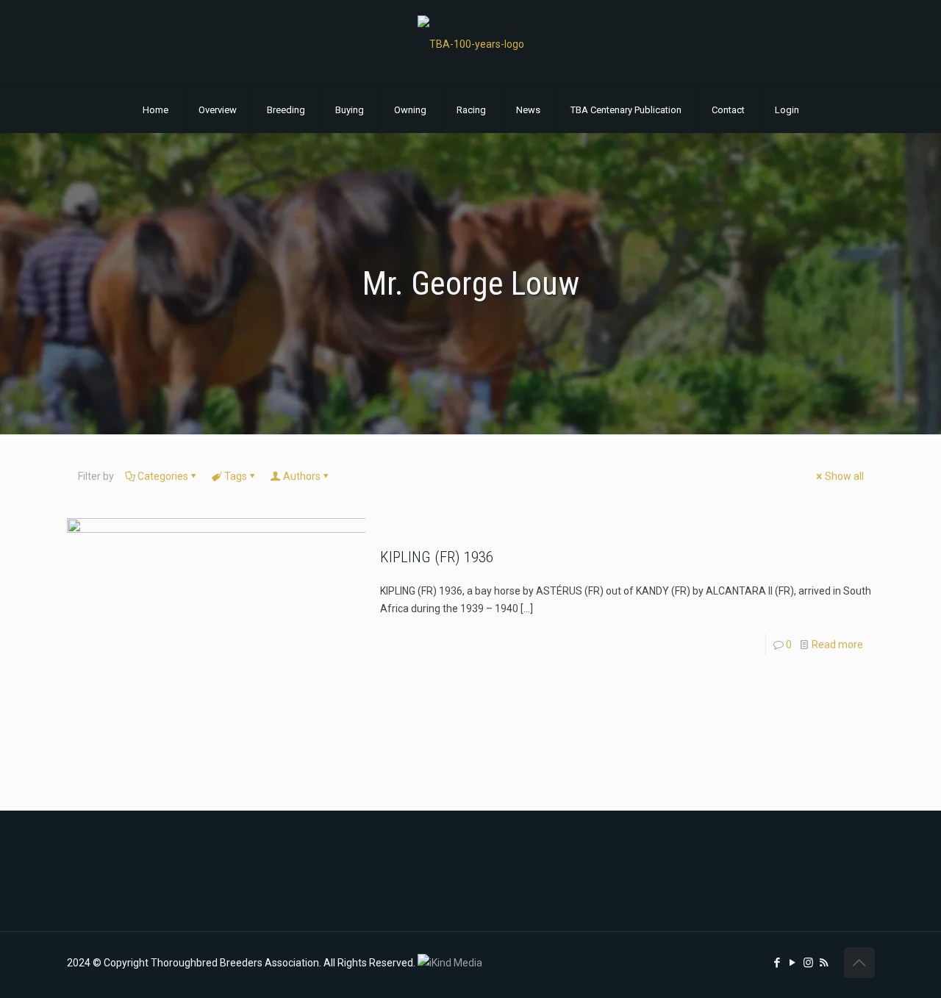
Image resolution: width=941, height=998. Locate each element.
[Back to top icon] (859, 962)
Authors (302, 476)
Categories (162, 476)
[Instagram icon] (808, 962)
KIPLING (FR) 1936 (436, 557)
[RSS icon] (823, 962)
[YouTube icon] (792, 962)
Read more (837, 644)
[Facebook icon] (777, 962)
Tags (235, 476)
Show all (844, 476)
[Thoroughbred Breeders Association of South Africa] (471, 43)
